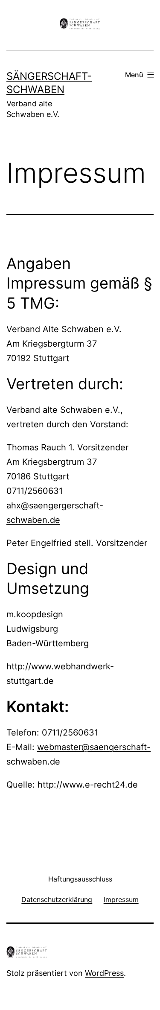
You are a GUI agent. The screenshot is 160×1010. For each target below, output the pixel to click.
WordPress (104, 973)
